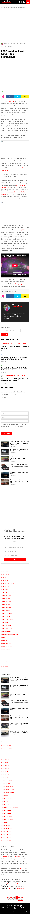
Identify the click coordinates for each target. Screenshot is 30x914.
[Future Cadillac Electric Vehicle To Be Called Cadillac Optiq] (15, 364)
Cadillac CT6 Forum (5, 599)
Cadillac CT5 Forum (5, 590)
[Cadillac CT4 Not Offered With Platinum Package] (15, 343)
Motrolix (22, 868)
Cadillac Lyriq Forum (6, 625)
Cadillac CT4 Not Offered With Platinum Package (15, 347)
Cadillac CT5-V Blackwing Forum (8, 593)
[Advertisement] (15, 26)
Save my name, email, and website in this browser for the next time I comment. (14, 425)
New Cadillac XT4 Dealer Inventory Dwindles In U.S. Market (19, 450)
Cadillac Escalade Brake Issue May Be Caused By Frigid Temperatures (19, 724)
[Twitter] (17, 96)
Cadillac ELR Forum (5, 610)
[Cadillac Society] (6, 4)
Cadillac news (5, 857)
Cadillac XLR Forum (5, 652)
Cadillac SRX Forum (5, 637)
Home (2, 7)
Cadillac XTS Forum (5, 667)
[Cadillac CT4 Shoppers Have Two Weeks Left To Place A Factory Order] (5, 462)
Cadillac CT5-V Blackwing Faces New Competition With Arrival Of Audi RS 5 (19, 732)
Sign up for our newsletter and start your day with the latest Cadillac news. (15, 538)
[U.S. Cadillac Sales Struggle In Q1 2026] (5, 477)
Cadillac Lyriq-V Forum (6, 628)
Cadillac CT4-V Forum (6, 587)
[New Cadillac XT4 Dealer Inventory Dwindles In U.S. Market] (5, 454)
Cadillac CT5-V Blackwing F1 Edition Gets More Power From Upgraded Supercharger (19, 443)
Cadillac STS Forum (5, 640)
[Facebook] (10, 96)
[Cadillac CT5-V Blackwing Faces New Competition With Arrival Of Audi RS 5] (5, 736)
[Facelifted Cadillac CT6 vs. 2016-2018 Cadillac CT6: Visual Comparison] (15, 354)
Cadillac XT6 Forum (5, 664)
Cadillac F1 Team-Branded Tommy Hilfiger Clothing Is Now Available (19, 465)
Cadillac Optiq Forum (6, 631)
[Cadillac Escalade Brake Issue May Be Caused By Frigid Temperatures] (5, 728)
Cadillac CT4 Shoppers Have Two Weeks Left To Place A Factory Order (19, 458)
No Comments (7, 46)
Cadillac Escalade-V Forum (7, 619)
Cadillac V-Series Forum (6, 646)
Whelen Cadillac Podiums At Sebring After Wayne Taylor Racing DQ (19, 481)
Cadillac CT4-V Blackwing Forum (8, 584)
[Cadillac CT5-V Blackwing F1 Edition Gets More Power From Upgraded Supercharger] (5, 447)
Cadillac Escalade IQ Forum (7, 616)
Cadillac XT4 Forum (5, 658)
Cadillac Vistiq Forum (6, 649)
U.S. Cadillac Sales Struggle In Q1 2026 (19, 473)
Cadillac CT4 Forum (5, 581)
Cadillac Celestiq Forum (6, 578)
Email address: (5, 327)
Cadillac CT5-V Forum (6, 596)
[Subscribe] (25, 96)
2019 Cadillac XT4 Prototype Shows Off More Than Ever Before (14, 380)
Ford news (10, 888)
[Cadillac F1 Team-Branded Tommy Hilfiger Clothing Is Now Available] (5, 470)
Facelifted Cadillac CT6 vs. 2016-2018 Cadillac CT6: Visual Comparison (14, 358)
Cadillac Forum (4, 622)
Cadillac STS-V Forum (6, 643)
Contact (20, 911)
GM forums (19, 884)
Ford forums (20, 888)
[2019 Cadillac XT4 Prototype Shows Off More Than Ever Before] (15, 375)
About (14, 911)
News (4, 911)
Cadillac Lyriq (11, 101)
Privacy (25, 911)
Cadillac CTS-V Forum (6, 608)
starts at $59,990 (20, 230)
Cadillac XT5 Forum (5, 661)
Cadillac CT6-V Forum (6, 602)
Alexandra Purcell (9, 43)
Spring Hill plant (19, 284)
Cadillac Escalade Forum (6, 613)
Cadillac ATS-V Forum (6, 575)
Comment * (4, 397)
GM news (10, 884)
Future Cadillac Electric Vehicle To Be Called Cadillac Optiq (14, 369)
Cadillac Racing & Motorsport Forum (9, 634)
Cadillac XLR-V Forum (6, 655)
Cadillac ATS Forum (5, 572)
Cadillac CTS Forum (5, 605)
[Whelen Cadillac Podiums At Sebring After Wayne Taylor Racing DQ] (5, 485)
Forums (9, 911)
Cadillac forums (16, 857)
